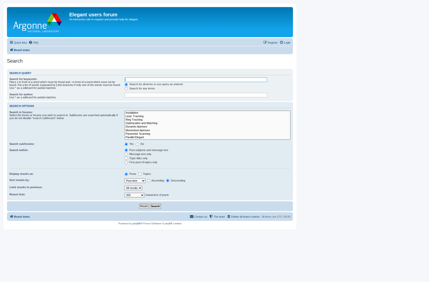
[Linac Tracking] (207, 116)
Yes (131, 143)
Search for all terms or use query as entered (156, 84)
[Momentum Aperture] (207, 130)
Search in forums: (21, 112)
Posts (132, 173)
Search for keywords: (23, 78)
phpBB (137, 223)
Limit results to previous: (25, 187)
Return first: (17, 194)
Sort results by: (19, 180)
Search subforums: (22, 143)
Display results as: (21, 173)
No (142, 143)
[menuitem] (33, 43)
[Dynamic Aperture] (207, 126)
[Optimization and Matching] (207, 123)
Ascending (157, 180)
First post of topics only (143, 162)
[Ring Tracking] (207, 120)
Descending (177, 180)
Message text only (140, 154)
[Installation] (207, 113)
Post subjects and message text (148, 150)
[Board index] (38, 22)
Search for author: (21, 94)
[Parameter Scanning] (207, 134)
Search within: (18, 150)
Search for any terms (142, 88)
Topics (146, 173)
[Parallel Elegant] (207, 137)
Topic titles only (138, 158)
